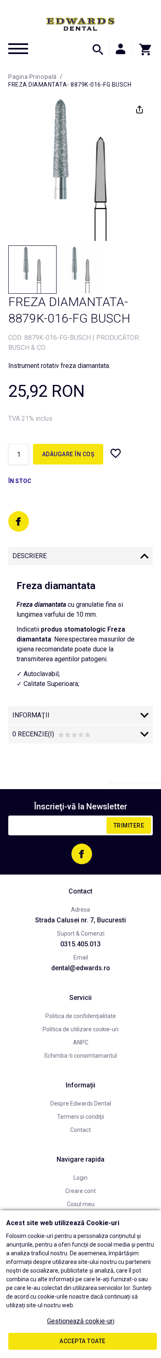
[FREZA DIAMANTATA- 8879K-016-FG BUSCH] (32, 269)
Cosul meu (81, 1204)
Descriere (29, 556)
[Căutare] (98, 49)
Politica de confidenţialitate (80, 1016)
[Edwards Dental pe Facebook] (18, 521)
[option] (80, 169)
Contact (80, 1130)
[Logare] (121, 49)
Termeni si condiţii (80, 1116)
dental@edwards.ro (80, 968)
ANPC (80, 1042)
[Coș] (142, 49)
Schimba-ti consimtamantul (80, 1055)
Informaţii (31, 715)
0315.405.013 (80, 944)
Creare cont (80, 1191)
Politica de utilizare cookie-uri (80, 1029)
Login (80, 1177)
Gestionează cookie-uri (80, 1321)
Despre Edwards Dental (80, 1103)
